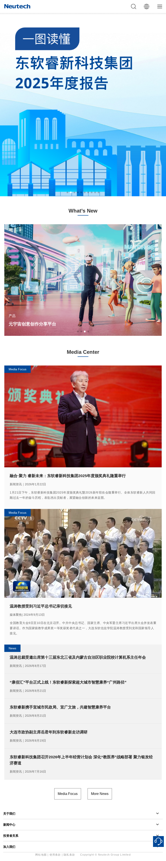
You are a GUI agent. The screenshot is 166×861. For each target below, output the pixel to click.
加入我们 (9, 846)
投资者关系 (10, 835)
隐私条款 (69, 854)
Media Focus (68, 794)
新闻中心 (9, 824)
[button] (67, 192)
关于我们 (9, 813)
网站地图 (41, 854)
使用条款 (55, 854)
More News (100, 794)
